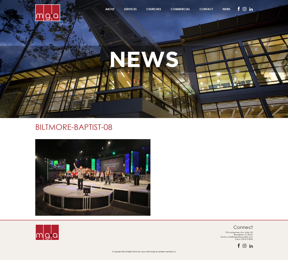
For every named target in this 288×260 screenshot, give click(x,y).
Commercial (180, 9)
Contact (206, 9)
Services (130, 9)
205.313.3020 (247, 239)
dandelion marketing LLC (167, 252)
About (109, 9)
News (226, 9)
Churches (153, 9)
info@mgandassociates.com (240, 237)
